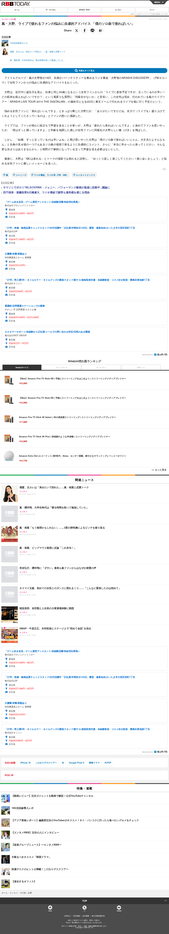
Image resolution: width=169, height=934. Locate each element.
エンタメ (118, 10)
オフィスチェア (61, 367)
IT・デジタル (51, 10)
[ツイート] (76, 30)
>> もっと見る (159, 469)
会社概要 (86, 916)
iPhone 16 (25, 762)
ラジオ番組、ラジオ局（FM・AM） (51, 174)
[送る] (92, 30)
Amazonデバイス (22, 367)
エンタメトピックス (85, 174)
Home (49, 911)
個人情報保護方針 (98, 916)
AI (63, 762)
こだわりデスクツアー (46, 762)
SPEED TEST (84, 10)
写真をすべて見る (87, 71)
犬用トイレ (141, 367)
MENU (157, 2)
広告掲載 (76, 916)
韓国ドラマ (94, 762)
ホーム (17, 10)
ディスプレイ (101, 367)
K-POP (108, 762)
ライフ (152, 10)
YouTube (119, 911)
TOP (84, 900)
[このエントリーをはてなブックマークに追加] (100, 30)
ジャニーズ (21, 174)
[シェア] (84, 30)
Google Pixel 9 (76, 762)
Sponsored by (147, 354)
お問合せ (67, 916)
